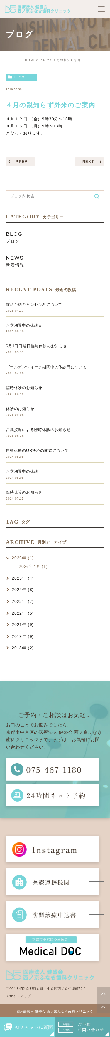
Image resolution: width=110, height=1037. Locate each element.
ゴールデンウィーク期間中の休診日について (46, 367)
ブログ (44, 60)
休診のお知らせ (20, 408)
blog (19, 77)
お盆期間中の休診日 (24, 325)
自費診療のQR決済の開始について (37, 450)
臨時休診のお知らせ (24, 388)
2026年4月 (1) (33, 566)
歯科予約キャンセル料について (34, 304)
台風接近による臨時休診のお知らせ (38, 429)
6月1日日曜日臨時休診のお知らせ (36, 346)
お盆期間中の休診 (22, 471)
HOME (30, 60)
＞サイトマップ (18, 996)
